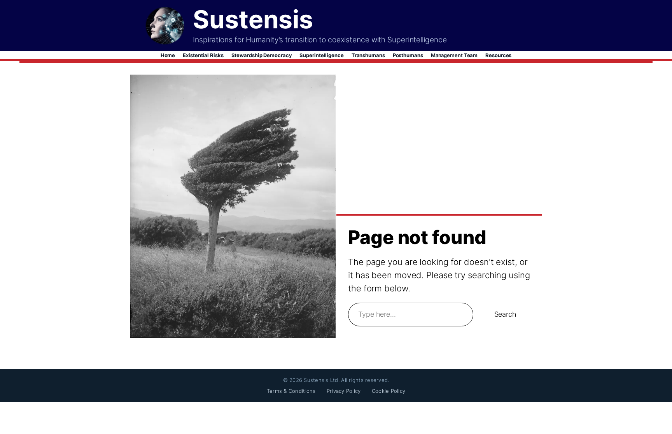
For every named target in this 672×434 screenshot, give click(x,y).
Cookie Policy (388, 391)
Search (505, 314)
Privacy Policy (344, 391)
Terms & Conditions (291, 391)
